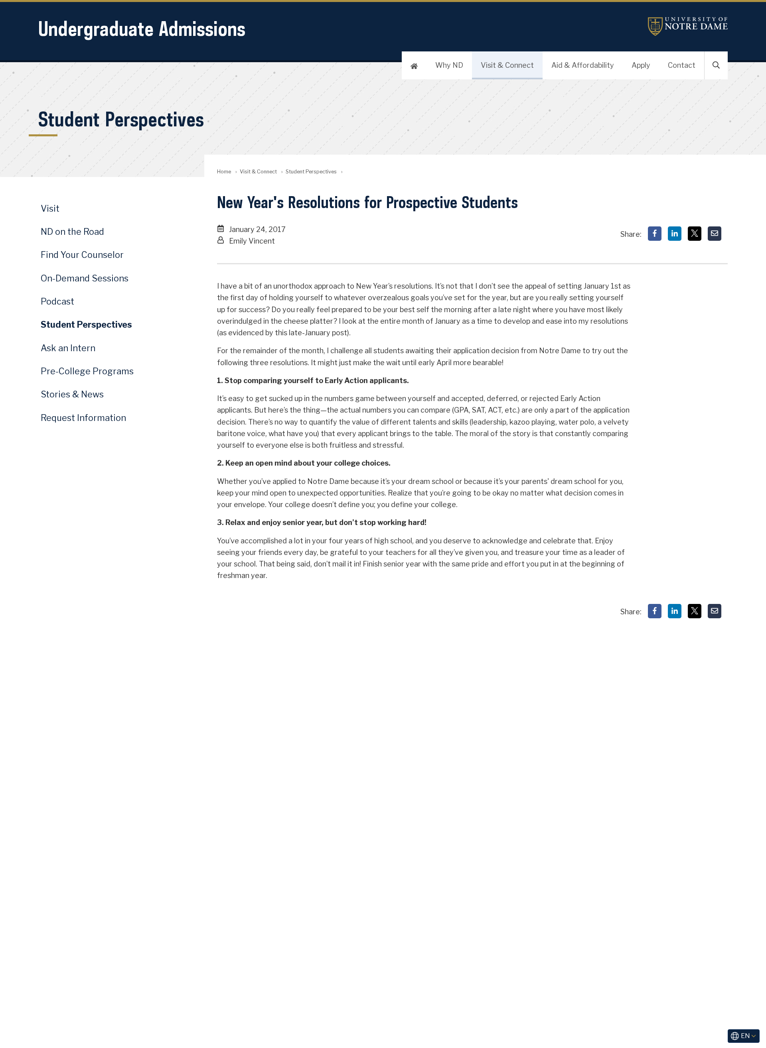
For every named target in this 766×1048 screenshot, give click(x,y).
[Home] (414, 65)
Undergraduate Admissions (141, 28)
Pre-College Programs (87, 371)
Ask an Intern (68, 348)
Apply (641, 65)
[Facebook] (654, 233)
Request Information (83, 418)
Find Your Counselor (82, 255)
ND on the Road (72, 231)
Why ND (449, 65)
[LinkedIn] (674, 233)
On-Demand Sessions (84, 278)
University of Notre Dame (688, 26)
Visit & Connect (507, 65)
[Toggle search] (716, 65)
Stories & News (72, 394)
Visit (50, 208)
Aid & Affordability (582, 65)
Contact (681, 65)
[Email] (714, 233)
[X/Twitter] (694, 233)
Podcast (57, 301)
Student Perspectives (311, 172)
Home (224, 172)
